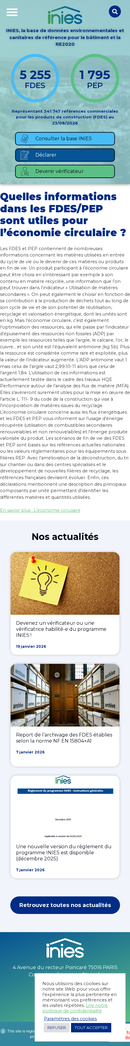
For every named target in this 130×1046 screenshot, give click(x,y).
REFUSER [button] (56, 1027)
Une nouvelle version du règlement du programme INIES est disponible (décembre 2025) (64, 853)
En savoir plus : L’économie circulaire (40, 510)
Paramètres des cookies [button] (70, 1018)
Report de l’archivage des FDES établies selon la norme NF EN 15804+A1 (64, 738)
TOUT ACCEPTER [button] (91, 1027)
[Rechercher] (115, 11)
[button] (12, 12)
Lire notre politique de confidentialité (75, 1008)
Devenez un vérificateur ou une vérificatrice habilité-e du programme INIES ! (61, 629)
